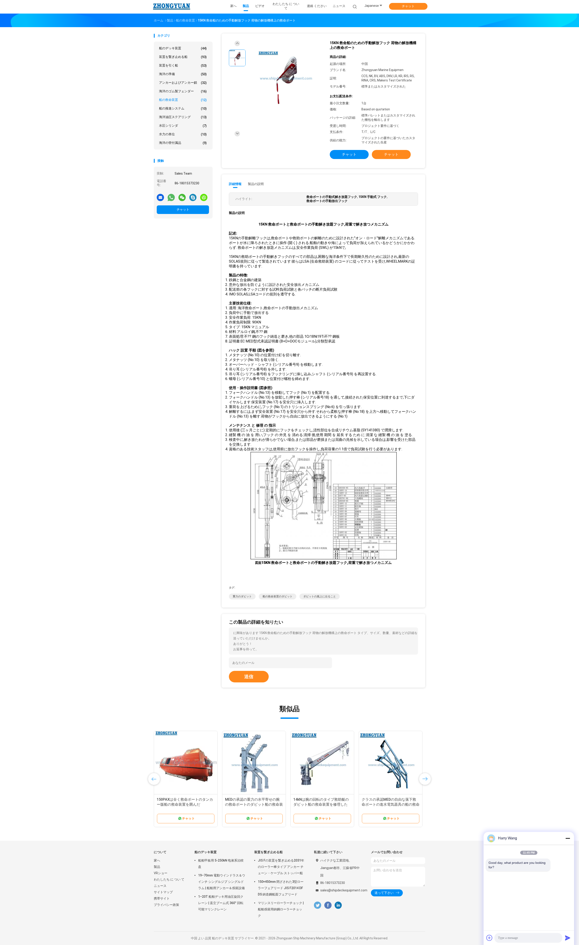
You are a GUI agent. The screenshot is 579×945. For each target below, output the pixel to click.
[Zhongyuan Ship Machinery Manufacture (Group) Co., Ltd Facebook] (328, 905)
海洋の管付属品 (183, 143)
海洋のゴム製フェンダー (183, 91)
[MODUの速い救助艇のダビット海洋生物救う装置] (185, 762)
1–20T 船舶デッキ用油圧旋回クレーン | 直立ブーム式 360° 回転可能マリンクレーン (220, 903)
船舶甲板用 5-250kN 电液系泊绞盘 (221, 864)
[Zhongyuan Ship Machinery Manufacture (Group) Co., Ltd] (171, 6)
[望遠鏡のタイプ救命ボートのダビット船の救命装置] (390, 762)
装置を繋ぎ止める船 (183, 57)
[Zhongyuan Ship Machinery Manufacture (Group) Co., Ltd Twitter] (317, 905)
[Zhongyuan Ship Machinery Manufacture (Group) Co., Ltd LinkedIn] (338, 905)
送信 (248, 676)
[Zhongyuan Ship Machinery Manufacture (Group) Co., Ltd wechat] (182, 197)
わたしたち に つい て (169, 879)
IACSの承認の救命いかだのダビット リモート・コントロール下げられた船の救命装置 (252, 804)
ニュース (160, 886)
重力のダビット (242, 596)
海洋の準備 (183, 74)
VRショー (160, 873)
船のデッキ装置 (183, 48)
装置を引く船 (183, 65)
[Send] (567, 938)
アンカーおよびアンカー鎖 (183, 83)
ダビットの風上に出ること (319, 596)
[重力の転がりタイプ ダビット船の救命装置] (322, 762)
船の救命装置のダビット (277, 596)
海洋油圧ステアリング (183, 117)
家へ (157, 860)
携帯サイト (162, 898)
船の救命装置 (183, 100)
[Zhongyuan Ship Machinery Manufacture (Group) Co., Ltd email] (160, 197)
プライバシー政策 (166, 905)
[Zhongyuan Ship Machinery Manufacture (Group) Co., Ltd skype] (193, 197)
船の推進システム (183, 108)
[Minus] (567, 838)
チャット (408, 6)
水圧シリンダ (183, 126)
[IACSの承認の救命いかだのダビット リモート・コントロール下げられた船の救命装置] (254, 762)
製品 (157, 867)
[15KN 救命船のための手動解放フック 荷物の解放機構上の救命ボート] (286, 79)
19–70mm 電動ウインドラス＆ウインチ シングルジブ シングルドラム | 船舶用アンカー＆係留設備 (221, 882)
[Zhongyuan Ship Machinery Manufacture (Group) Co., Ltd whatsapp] (171, 197)
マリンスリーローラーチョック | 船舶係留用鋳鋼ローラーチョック (281, 909)
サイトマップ (163, 892)
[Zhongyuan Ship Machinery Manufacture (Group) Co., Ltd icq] (203, 197)
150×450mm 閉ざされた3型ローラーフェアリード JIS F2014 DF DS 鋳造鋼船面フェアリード (281, 888)
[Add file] (489, 938)
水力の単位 (183, 134)
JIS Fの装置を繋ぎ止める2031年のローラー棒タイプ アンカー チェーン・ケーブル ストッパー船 (281, 867)
